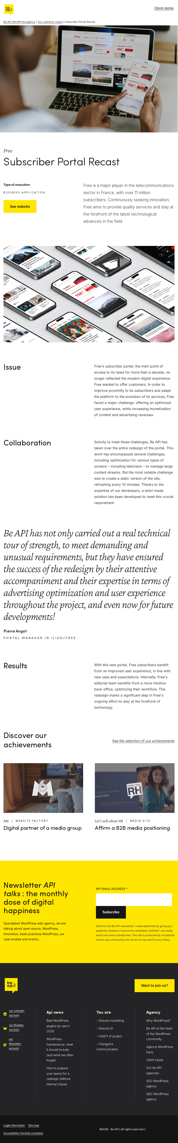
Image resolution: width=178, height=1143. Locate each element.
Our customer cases (50, 21)
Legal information (14, 1125)
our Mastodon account (15, 1044)
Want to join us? (154, 985)
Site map (33, 1125)
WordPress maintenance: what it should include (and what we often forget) (59, 1049)
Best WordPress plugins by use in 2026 (58, 1026)
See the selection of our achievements (143, 741)
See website (20, 206)
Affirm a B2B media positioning (132, 828)
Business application (24, 192)
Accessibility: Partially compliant (23, 1133)
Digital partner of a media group (42, 828)
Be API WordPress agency (19, 21)
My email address (111, 889)
